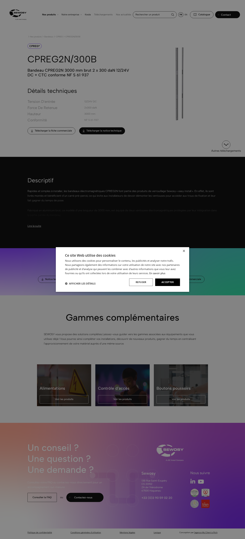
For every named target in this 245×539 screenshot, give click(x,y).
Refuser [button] (141, 282)
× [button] (183, 251)
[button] (80, 283)
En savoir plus (157, 273)
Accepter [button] (168, 282)
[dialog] (122, 269)
